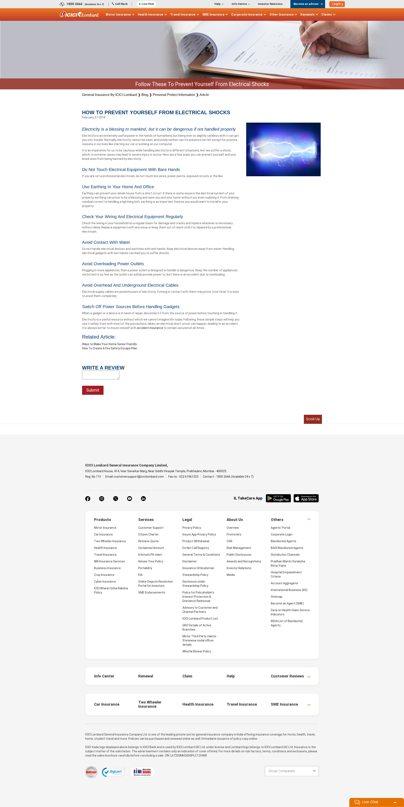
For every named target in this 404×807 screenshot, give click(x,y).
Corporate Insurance (247, 14)
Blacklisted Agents (283, 541)
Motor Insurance (118, 14)
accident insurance (150, 328)
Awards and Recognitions (244, 561)
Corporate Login (281, 534)
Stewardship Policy (195, 574)
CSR (229, 541)
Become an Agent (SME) (287, 603)
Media (231, 574)
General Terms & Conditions (201, 554)
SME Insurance (213, 14)
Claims (327, 14)
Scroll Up (313, 419)
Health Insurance (150, 14)
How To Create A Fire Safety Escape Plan (109, 348)
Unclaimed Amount (151, 548)
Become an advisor (306, 3)
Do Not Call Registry (195, 548)
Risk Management (239, 548)
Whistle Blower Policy (196, 651)
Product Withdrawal (195, 541)
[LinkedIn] (143, 498)
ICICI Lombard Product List (200, 618)
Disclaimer (189, 561)
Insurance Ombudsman (198, 568)
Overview (233, 527)
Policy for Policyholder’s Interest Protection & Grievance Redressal (198, 597)
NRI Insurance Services (109, 561)
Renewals (307, 14)
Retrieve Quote (148, 541)
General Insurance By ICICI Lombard (109, 95)
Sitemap (276, 596)
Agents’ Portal (280, 527)
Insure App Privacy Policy (199, 534)
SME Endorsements (151, 592)
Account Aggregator (284, 583)
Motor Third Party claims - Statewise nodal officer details (200, 640)
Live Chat (148, 3)
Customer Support (150, 527)
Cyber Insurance (105, 581)
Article (204, 95)
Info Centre (239, 3)
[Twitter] (115, 498)
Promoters (234, 534)
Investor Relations (270, 3)
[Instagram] (101, 498)
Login (336, 3)
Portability (145, 568)
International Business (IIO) (289, 590)
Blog (144, 95)
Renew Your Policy (150, 561)
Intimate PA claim (150, 554)
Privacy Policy (191, 527)
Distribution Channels (285, 554)
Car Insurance (103, 534)
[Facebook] (87, 498)
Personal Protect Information (174, 95)
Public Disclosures (239, 554)
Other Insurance (282, 14)
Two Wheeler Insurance (110, 541)
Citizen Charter (148, 534)
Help (217, 3)
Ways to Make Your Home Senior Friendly (109, 344)
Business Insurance (107, 568)
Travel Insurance (182, 14)
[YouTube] (129, 498)
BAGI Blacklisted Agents (287, 548)
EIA (140, 574)
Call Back (121, 3)
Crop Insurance (104, 574)
